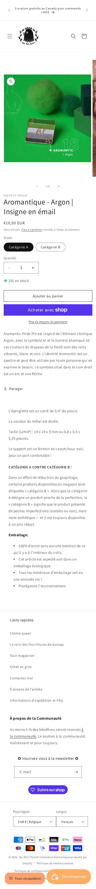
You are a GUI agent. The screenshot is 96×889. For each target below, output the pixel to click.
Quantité (10, 258)
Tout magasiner (22, 655)
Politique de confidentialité (32, 871)
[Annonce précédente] (9, 10)
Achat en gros (21, 666)
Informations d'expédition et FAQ (36, 700)
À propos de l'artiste (26, 689)
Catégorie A (18, 247)
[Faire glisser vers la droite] (58, 186)
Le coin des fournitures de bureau (37, 644)
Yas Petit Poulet (29, 857)
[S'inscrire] (76, 772)
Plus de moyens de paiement (48, 322)
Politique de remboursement (55, 863)
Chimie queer (20, 633)
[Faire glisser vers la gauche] (37, 186)
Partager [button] (16, 388)
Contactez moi (21, 678)
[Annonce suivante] (86, 10)
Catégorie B (50, 247)
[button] (9, 36)
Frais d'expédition (31, 229)
